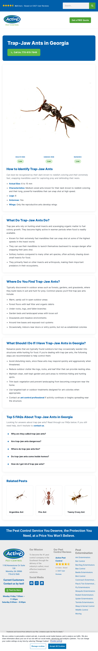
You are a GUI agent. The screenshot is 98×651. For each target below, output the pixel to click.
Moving (78, 613)
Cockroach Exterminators (85, 580)
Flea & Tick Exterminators (85, 584)
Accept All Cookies (57, 646)
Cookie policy (56, 641)
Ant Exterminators (82, 557)
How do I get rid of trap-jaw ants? (27, 464)
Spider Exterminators (84, 598)
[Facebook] (31, 583)
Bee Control (80, 568)
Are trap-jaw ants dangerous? (26, 441)
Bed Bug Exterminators (85, 565)
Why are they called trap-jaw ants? (28, 433)
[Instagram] (37, 583)
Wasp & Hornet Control (84, 606)
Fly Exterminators (82, 587)
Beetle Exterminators (84, 572)
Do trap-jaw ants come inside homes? (30, 456)
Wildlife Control (81, 610)
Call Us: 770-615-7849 (25, 52)
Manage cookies (38, 646)
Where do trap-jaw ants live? (25, 449)
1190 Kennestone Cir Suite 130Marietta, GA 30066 (14, 568)
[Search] (92, 6)
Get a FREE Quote (80, 20)
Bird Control (80, 576)
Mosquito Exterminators (85, 591)
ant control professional (32, 397)
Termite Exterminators (84, 602)
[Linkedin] (42, 583)
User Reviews (41, 6)
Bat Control (80, 561)
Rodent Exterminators (84, 595)
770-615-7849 (13, 574)
